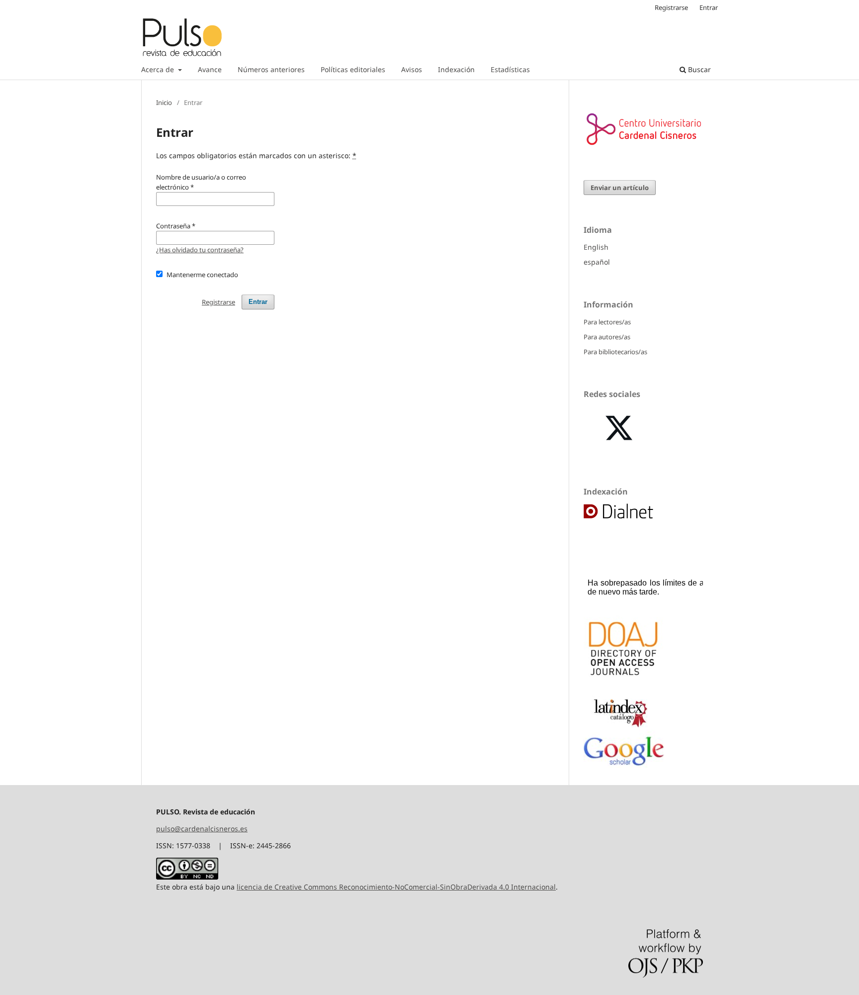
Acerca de (158, 69)
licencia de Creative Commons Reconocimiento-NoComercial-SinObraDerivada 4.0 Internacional (396, 887)
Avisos (411, 69)
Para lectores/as (607, 321)
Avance (210, 69)
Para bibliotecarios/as (615, 351)
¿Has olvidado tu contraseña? (200, 249)
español (597, 262)
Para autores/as (607, 336)
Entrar (708, 7)
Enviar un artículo (620, 187)
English (596, 247)
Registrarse (671, 7)
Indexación (456, 69)
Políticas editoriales (353, 69)
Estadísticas (510, 69)
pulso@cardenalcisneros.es (202, 828)
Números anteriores (271, 69)
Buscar (698, 69)
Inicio (164, 102)
